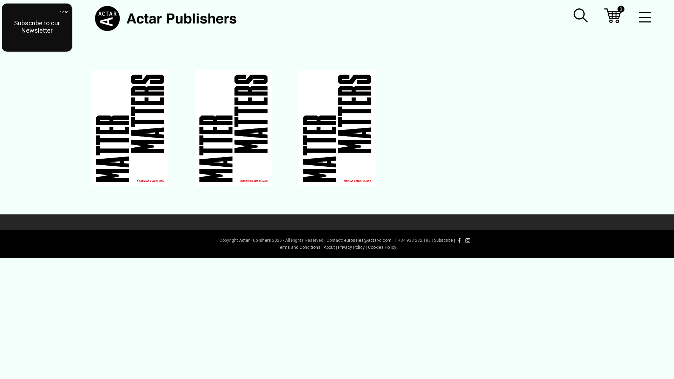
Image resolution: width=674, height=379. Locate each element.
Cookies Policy (382, 247)
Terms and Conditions (299, 247)
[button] (581, 15)
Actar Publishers (255, 240)
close (64, 12)
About (329, 247)
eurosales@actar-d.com (367, 240)
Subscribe (443, 240)
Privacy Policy (351, 247)
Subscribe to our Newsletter (37, 26)
